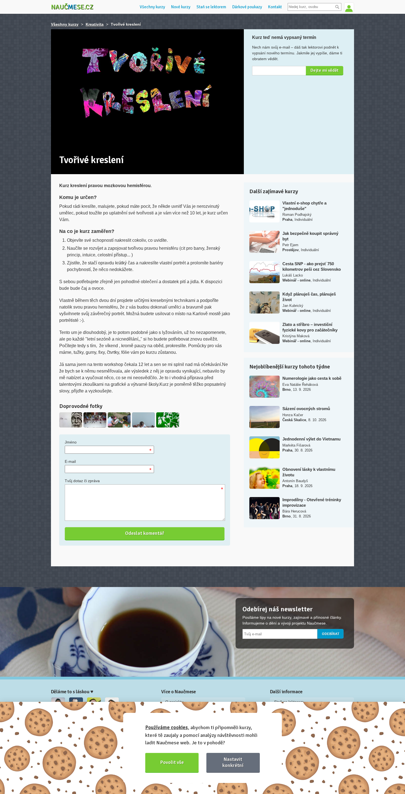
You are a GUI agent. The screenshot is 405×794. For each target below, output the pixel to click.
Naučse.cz (72, 7)
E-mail (70, 461)
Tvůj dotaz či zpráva (82, 481)
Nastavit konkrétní (233, 762)
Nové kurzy (180, 6)
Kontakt (275, 6)
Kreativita (95, 24)
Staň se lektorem (211, 6)
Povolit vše (172, 762)
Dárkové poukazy (247, 6)
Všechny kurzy (152, 6)
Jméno (71, 442)
